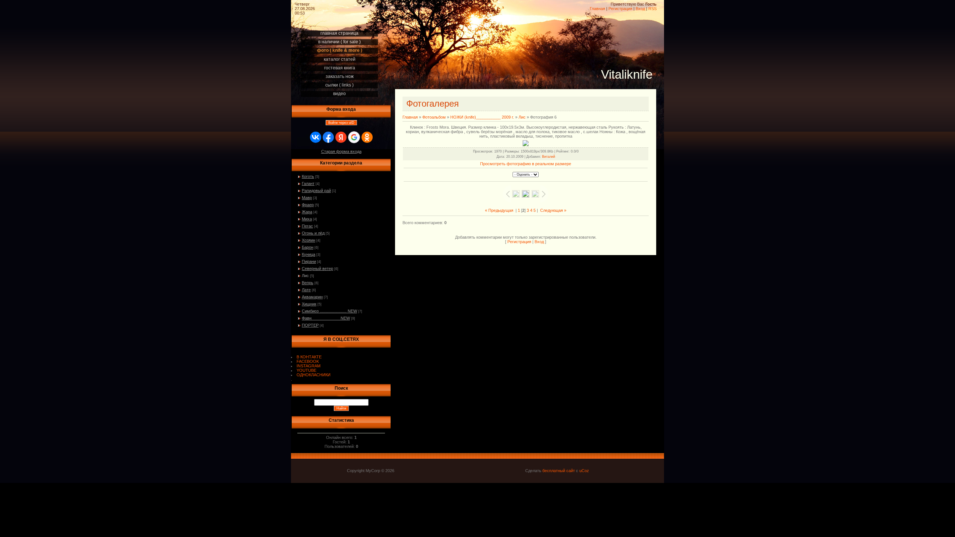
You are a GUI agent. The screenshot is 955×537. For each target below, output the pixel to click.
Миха (307, 219)
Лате (306, 290)
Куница (308, 254)
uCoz (584, 470)
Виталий (548, 156)
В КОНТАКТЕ (309, 357)
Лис (305, 275)
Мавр (307, 197)
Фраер (308, 204)
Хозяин (308, 240)
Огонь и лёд (313, 233)
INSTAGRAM (308, 366)
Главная (597, 8)
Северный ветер (317, 268)
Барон (307, 247)
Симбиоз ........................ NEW (329, 311)
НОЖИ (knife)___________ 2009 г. (482, 117)
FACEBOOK (308, 361)
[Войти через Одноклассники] (367, 137)
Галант (308, 183)
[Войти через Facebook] (328, 137)
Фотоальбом (434, 117)
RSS (652, 8)
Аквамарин (312, 297)
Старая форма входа (341, 151)
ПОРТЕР (310, 325)
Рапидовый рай (316, 190)
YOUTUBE (306, 370)
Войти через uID (341, 123)
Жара (307, 212)
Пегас (307, 226)
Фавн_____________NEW (326, 318)
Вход (640, 8)
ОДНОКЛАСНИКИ (314, 375)
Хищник (309, 304)
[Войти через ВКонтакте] (315, 137)
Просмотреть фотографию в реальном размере (525, 163)
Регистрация (620, 8)
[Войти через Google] (354, 137)
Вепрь (307, 282)
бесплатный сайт (558, 470)
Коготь (308, 176)
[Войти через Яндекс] (341, 137)
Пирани (309, 261)
